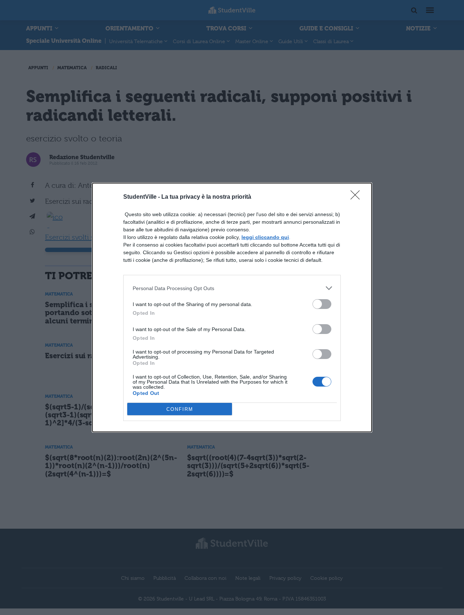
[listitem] (232, 288)
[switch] (321, 304)
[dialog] (232, 307)
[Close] (357, 197)
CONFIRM (179, 409)
